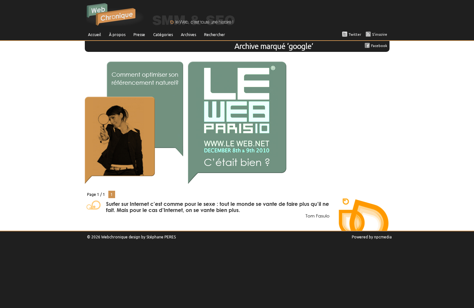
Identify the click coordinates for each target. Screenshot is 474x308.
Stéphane (154, 237)
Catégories (163, 35)
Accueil (94, 35)
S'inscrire (379, 34)
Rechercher (214, 35)
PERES (170, 237)
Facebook (379, 46)
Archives (188, 35)
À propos (117, 35)
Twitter (355, 34)
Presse (139, 35)
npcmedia (383, 237)
